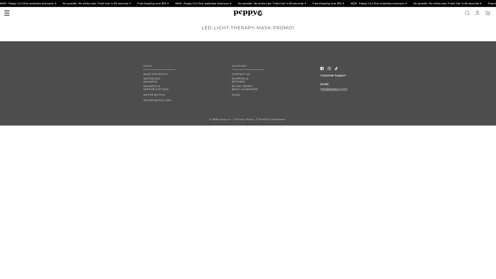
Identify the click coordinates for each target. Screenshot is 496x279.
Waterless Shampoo (151, 80)
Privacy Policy (245, 119)
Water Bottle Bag (157, 100)
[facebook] (322, 69)
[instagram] (329, 69)
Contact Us (241, 74)
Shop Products (155, 74)
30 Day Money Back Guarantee (245, 88)
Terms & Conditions (271, 119)
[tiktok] (336, 69)
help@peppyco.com (333, 89)
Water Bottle (154, 94)
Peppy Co (225, 119)
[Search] (467, 13)
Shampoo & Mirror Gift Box (156, 88)
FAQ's (236, 94)
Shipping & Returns (240, 80)
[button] (467, 13)
